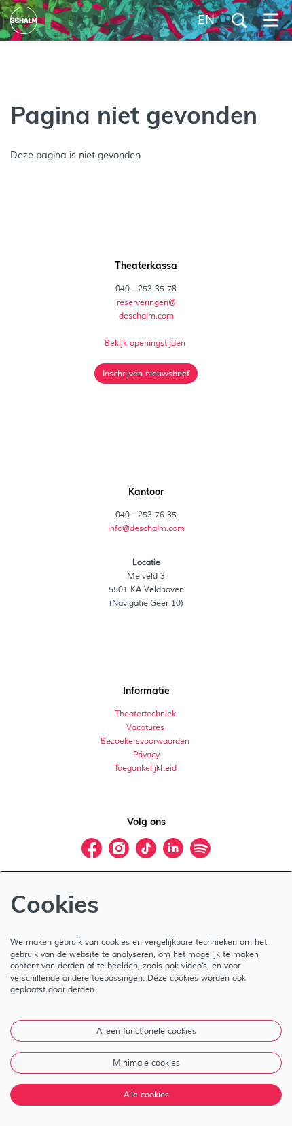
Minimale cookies (146, 1062)
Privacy (146, 754)
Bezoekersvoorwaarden (146, 740)
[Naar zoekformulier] (239, 20)
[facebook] (91, 848)
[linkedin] (173, 848)
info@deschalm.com (146, 528)
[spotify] (200, 848)
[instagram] (119, 848)
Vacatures (146, 727)
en (206, 20)
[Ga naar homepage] (23, 20)
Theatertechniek (146, 713)
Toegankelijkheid (145, 768)
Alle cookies (146, 1094)
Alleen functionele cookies (146, 1030)
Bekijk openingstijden (146, 343)
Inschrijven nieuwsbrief (146, 373)
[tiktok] (146, 848)
